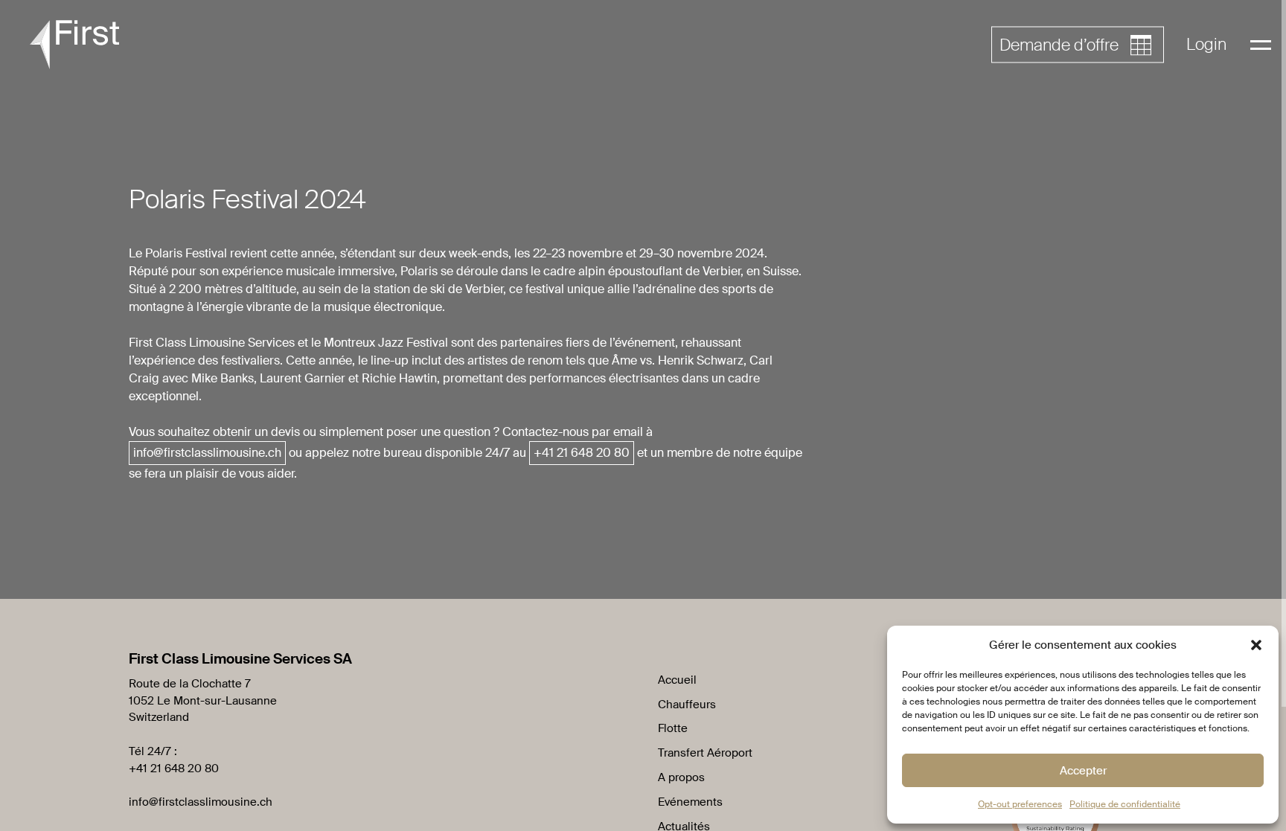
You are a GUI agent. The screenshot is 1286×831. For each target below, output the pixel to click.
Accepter (1083, 770)
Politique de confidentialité (1124, 804)
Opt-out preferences (1020, 804)
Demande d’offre (1059, 45)
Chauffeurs (687, 704)
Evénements (690, 802)
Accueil (677, 680)
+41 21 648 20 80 (174, 768)
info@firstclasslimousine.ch (200, 802)
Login (1206, 44)
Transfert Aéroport (705, 752)
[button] (1256, 645)
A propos (681, 777)
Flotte (673, 728)
